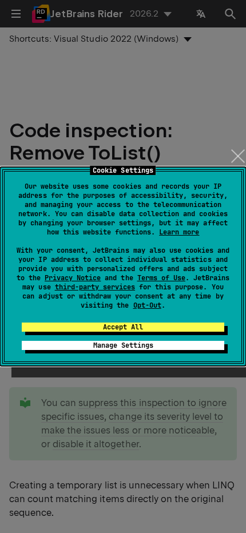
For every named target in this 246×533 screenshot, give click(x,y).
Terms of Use (161, 278)
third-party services (95, 287)
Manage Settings (123, 345)
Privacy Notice (73, 278)
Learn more (179, 232)
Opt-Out (147, 305)
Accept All (123, 327)
